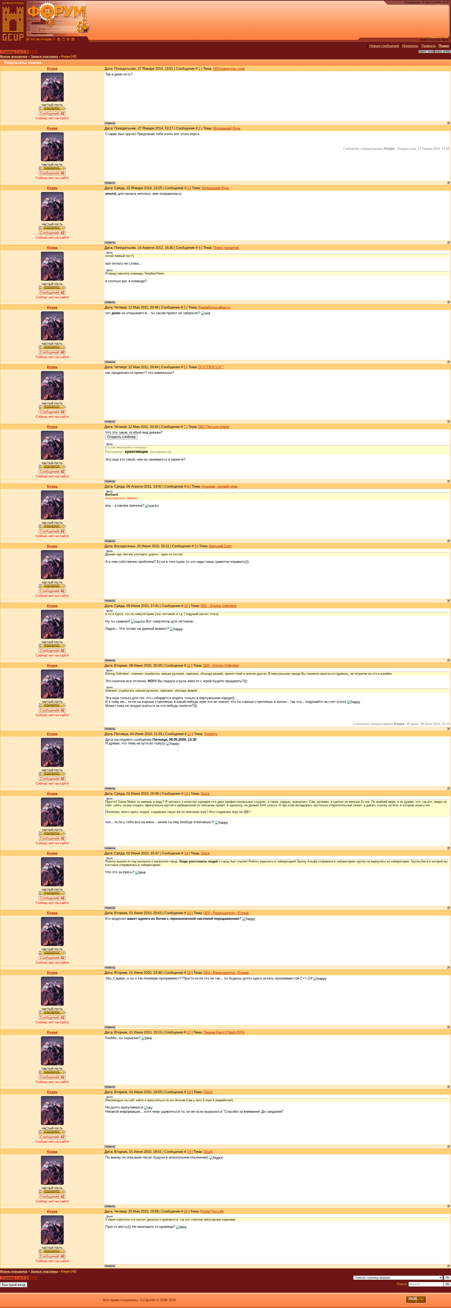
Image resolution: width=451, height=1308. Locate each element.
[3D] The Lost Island (213, 427)
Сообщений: (52, 113)
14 (186, 853)
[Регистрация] (41, 40)
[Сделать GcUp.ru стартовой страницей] (58, 40)
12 (189, 734)
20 (186, 1211)
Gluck (205, 793)
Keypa (52, 68)
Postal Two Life (212, 1211)
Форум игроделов (13, 56)
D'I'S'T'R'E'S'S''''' (211, 367)
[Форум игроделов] (28, 40)
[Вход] (54, 40)
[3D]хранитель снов (229, 68)
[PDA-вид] (68, 40)
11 (189, 665)
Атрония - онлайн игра (219, 486)
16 (189, 973)
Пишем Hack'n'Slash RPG (224, 1032)
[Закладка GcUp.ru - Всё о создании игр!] (63, 40)
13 (186, 793)
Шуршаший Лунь (226, 128)
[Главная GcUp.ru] (13, 40)
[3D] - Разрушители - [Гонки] (226, 913)
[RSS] (72, 40)
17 (189, 1032)
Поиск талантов (226, 248)
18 (189, 1092)
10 (186, 606)
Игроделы (410, 46)
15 (189, 913)
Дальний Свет (220, 546)
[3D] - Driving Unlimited (218, 606)
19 (189, 1152)
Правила (428, 46)
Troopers (211, 734)
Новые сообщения (384, 46)
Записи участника (44, 56)
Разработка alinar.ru (214, 307)
